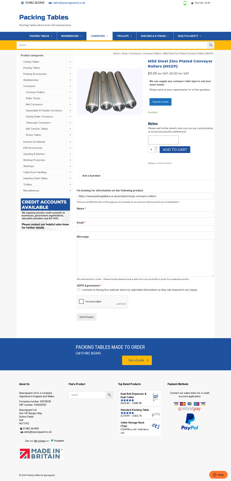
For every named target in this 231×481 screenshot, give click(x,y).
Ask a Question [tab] (91, 175)
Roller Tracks (33, 98)
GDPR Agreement (89, 285)
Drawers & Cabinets (34, 141)
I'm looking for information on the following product (110, 190)
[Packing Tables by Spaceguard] (49, 17)
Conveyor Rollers (164, 163)
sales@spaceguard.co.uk (69, 2)
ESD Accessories (32, 147)
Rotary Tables (33, 134)
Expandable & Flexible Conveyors (44, 110)
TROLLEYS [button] (123, 36)
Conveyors (29, 86)
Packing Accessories (35, 73)
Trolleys (27, 184)
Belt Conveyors (34, 104)
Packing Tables (31, 67)
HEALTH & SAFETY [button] (188, 36)
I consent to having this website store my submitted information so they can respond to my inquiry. (139, 289)
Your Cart (202, 3)
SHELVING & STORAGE (153, 36)
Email (81, 222)
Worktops (28, 166)
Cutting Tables (31, 61)
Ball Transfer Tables (37, 128)
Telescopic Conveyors (38, 122)
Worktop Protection (34, 160)
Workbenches (31, 80)
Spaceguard (49, 475)
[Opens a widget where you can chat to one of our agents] (218, 475)
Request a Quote (160, 102)
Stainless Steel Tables (35, 178)
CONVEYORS (98, 36)
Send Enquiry (86, 317)
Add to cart (175, 150)
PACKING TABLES (39, 36)
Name (81, 208)
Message (83, 236)
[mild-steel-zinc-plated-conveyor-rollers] (110, 91)
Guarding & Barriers (34, 154)
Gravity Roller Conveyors (39, 116)
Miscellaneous (31, 190)
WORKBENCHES (70, 36)
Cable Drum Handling (34, 172)
